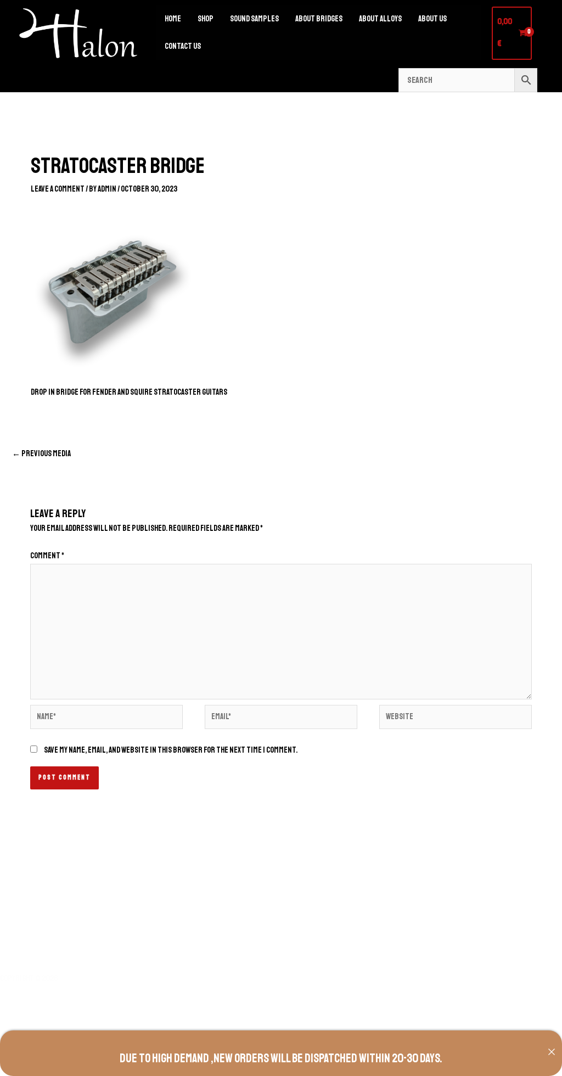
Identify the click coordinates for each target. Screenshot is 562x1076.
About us (432, 19)
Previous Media (41, 454)
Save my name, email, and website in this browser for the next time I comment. (170, 750)
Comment (47, 556)
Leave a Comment (58, 189)
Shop (205, 19)
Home (173, 19)
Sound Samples (254, 19)
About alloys (380, 19)
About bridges (318, 19)
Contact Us (183, 46)
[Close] (551, 1051)
